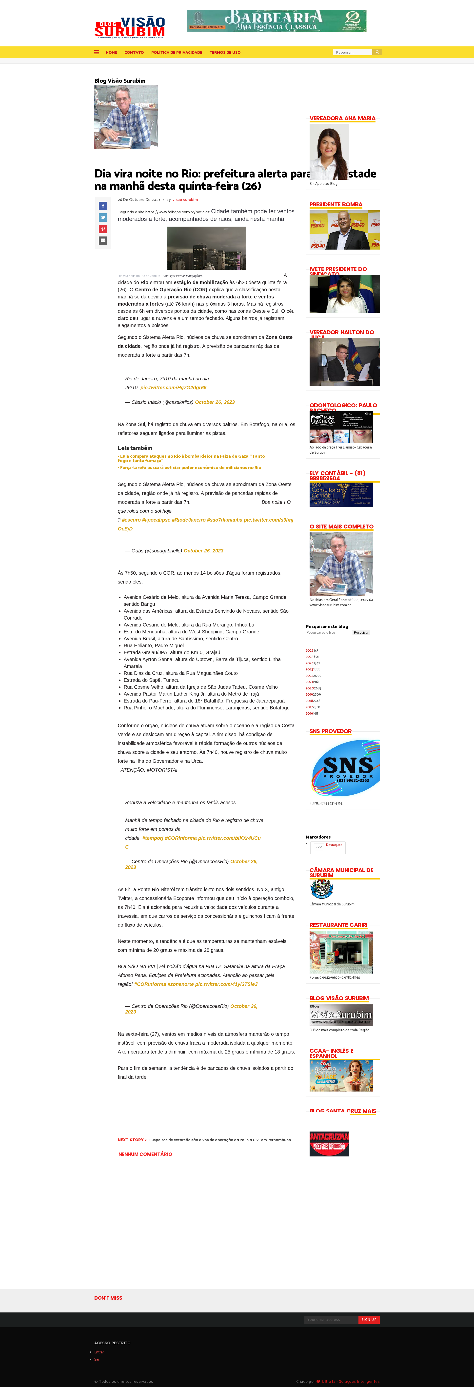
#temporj (152, 838)
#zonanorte (181, 984)
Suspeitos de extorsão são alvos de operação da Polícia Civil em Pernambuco (220, 1139)
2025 (312, 657)
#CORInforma (181, 838)
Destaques (329, 846)
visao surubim (185, 199)
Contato (134, 52)
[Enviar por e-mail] (103, 240)
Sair (97, 1359)
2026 (312, 650)
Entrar (99, 1352)
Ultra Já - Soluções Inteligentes (351, 1381)
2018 (313, 701)
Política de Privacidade (176, 52)
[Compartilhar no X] (103, 217)
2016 (312, 713)
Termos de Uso (225, 52)
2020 (313, 688)
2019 (313, 694)
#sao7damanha (224, 520)
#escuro (131, 520)
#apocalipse (156, 520)
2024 (313, 663)
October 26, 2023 (215, 402)
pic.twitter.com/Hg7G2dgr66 (173, 387)
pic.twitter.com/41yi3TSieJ (226, 984)
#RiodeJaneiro (189, 520)
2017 (313, 707)
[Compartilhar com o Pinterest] (103, 229)
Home (111, 52)
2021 (312, 682)
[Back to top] (462, 1375)
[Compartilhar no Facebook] (103, 206)
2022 (313, 676)
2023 (313, 669)
